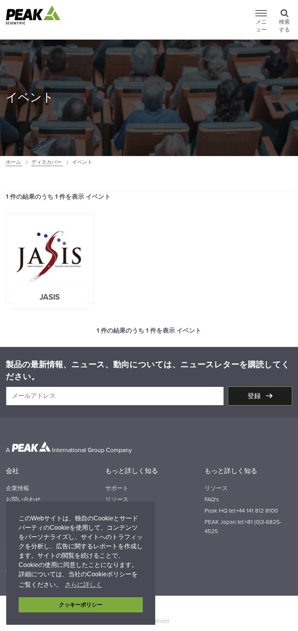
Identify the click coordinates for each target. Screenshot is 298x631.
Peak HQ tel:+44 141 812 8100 (241, 510)
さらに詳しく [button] (83, 584)
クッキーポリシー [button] (80, 605)
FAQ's (211, 499)
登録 (255, 396)
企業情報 (17, 488)
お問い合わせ (23, 499)
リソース (116, 499)
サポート (116, 488)
